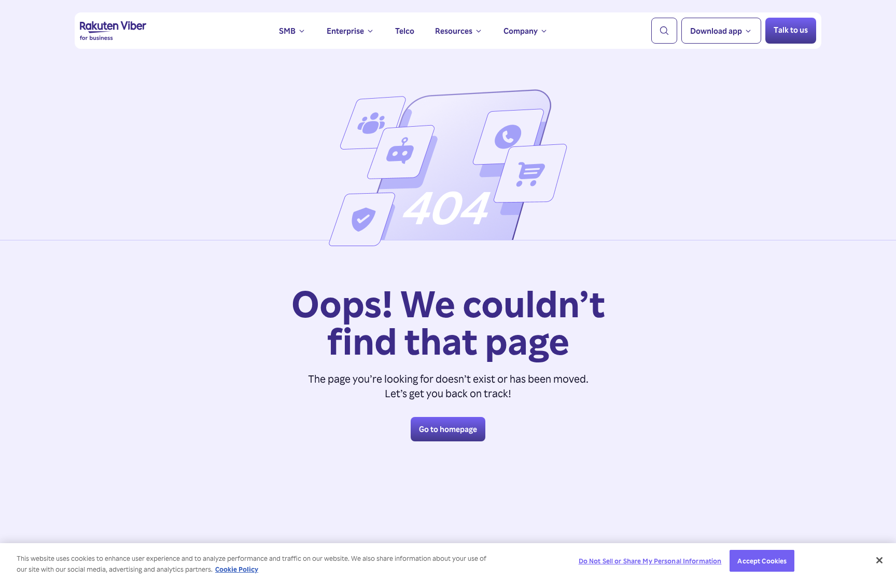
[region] (448, 561)
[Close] (879, 560)
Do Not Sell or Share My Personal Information (650, 560)
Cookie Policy (236, 568)
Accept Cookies (762, 560)
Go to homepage (448, 429)
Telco (404, 31)
